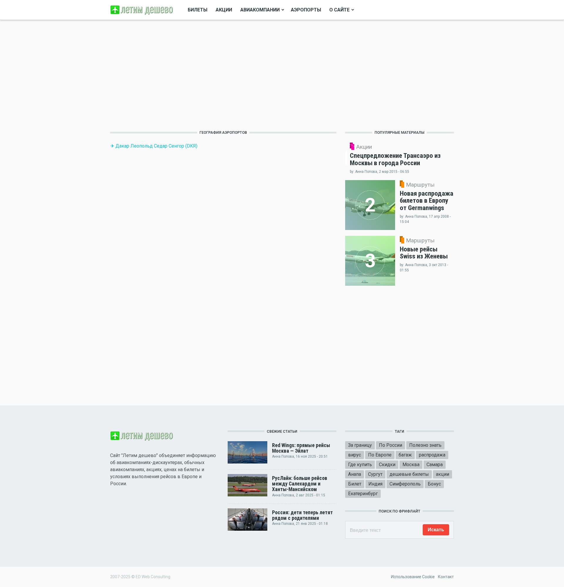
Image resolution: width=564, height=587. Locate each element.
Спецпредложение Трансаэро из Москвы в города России (395, 159)
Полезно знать (425, 445)
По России (390, 445)
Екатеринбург (363, 493)
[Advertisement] (223, 75)
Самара (435, 464)
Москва (410, 464)
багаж (405, 455)
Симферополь (405, 484)
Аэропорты (306, 10)
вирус (354, 455)
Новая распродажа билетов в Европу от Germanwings (426, 201)
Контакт (446, 576)
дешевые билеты (409, 474)
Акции (224, 10)
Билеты (197, 10)
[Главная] (142, 9)
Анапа (354, 474)
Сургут (375, 474)
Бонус (434, 484)
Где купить (360, 464)
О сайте (339, 10)
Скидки (387, 464)
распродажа (432, 455)
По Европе (380, 455)
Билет (354, 484)
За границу (360, 445)
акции (442, 474)
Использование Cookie (413, 576)
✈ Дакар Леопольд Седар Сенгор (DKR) (153, 146)
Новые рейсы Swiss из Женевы (424, 252)
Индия (375, 484)
